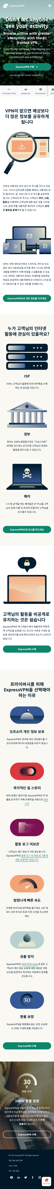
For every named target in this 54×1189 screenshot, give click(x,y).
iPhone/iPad (9, 93)
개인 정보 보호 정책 (16, 1160)
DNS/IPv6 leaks (30, 964)
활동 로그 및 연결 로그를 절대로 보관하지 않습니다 (31, 857)
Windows (40, 93)
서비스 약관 (13, 1165)
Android (26, 93)
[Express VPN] (13, 5)
